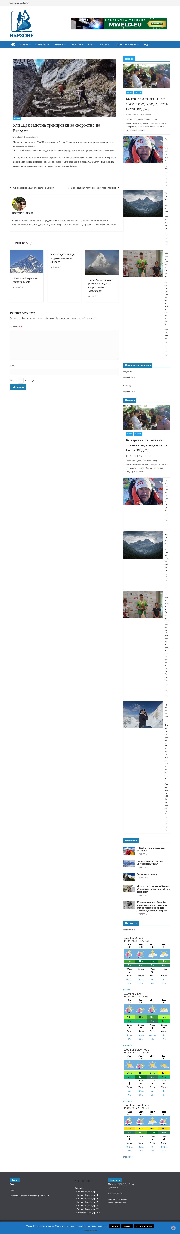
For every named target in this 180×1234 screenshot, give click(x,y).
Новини (23, 44)
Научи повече (90, 1230)
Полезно (76, 44)
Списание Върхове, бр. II (87, 1195)
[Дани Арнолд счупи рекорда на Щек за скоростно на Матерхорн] (102, 252)
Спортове (40, 44)
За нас (12, 1184)
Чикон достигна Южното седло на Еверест (33, 188)
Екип (12, 1190)
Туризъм (58, 44)
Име (12, 365)
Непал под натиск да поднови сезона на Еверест (62, 258)
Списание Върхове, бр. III (87, 1199)
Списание (79, 1188)
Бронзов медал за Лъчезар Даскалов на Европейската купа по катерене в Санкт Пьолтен (166, 296)
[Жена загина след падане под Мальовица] (143, 219)
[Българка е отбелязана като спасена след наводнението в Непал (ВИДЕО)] (146, 76)
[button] (29, 44)
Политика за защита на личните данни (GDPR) (30, 1196)
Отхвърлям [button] (127, 1226)
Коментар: (16, 327)
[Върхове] (13, 44)
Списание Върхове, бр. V (87, 1206)
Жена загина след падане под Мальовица (166, 211)
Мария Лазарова (145, 114)
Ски (90, 44)
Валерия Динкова (32, 137)
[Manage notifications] (173, 1228)
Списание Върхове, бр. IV (87, 1202)
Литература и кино (125, 44)
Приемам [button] (114, 1226)
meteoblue (127, 989)
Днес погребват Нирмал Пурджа (166, 154)
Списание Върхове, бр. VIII (88, 1213)
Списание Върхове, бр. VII (87, 1209)
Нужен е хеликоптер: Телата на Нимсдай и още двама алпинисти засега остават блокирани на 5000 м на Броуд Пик (166, 759)
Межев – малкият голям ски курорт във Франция (92, 188)
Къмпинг (105, 44)
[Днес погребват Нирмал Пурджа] (143, 162)
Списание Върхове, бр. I (86, 1192)
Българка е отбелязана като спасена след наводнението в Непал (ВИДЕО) (147, 104)
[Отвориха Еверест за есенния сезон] (26, 252)
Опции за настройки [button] (144, 1226)
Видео (146, 44)
